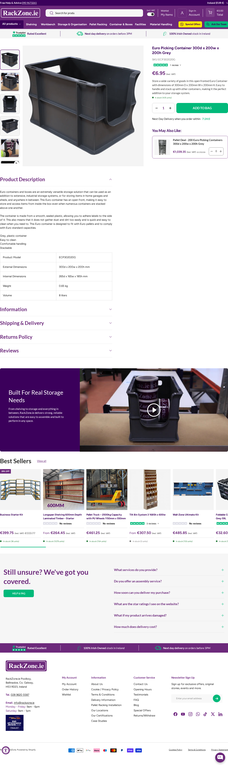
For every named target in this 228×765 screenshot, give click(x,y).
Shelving (31, 24)
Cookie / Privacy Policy (105, 689)
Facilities (140, 24)
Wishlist (66, 694)
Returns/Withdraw (144, 715)
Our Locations (99, 710)
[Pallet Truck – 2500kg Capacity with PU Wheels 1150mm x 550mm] (106, 489)
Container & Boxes (121, 24)
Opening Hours (143, 689)
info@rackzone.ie (24, 702)
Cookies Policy (175, 749)
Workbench (48, 24)
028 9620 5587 (20, 694)
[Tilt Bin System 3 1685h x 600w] (149, 489)
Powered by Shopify (26, 749)
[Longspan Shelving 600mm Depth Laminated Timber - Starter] (63, 489)
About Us (97, 684)
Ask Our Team (218, 24)
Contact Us (140, 684)
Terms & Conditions (103, 694)
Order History (70, 689)
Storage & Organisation (72, 24)
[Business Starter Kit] (20, 489)
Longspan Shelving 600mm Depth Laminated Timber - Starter (62, 516)
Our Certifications (102, 715)
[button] (215, 13)
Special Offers (192, 24)
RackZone (11, 749)
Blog (136, 705)
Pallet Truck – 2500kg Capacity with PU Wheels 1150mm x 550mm (106, 516)
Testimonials (141, 694)
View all (41, 461)
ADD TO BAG (202, 108)
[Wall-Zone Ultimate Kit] (193, 489)
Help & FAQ (18, 593)
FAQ (136, 700)
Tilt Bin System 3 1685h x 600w (147, 514)
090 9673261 (29, 2)
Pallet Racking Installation (106, 705)
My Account (69, 684)
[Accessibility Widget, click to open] (6, 750)
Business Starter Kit (11, 514)
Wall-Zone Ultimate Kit (186, 514)
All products (10, 23)
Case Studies (99, 720)
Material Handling (161, 24)
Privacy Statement (219, 749)
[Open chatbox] (220, 758)
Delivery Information (103, 700)
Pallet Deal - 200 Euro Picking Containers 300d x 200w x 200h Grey (197, 141)
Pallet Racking (98, 24)
